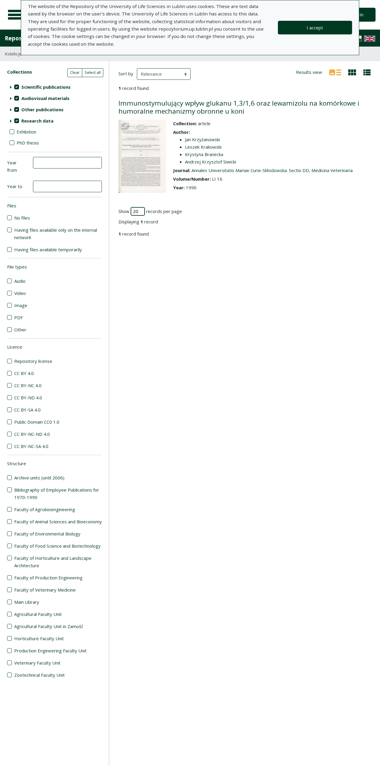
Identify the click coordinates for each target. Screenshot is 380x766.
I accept (315, 28)
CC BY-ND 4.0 (28, 398)
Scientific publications (46, 87)
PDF (18, 317)
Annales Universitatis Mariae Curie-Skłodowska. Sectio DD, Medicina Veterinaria (272, 170)
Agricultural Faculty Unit (38, 614)
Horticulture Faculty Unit (39, 638)
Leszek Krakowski (203, 147)
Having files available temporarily (48, 249)
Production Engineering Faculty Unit (50, 651)
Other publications (42, 109)
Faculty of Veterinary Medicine (45, 590)
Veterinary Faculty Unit (37, 663)
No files (22, 218)
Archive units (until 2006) (39, 478)
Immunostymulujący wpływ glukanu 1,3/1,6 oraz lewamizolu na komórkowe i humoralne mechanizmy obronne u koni (238, 107)
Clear (75, 72)
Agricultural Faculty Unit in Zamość (48, 626)
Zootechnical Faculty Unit (39, 675)
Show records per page (150, 211)
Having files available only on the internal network (55, 233)
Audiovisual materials (45, 98)
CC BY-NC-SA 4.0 (31, 446)
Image (20, 305)
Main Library (26, 602)
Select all (93, 72)
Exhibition (26, 132)
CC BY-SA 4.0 (27, 410)
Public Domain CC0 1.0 (36, 422)
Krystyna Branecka (204, 154)
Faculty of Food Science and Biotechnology (57, 546)
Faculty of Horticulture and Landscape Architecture (52, 561)
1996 (191, 187)
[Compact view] (352, 72)
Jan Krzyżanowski (202, 139)
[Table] (367, 72)
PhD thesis (28, 143)
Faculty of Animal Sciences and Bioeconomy (58, 522)
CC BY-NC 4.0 (28, 385)
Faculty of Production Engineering (48, 578)
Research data (37, 121)
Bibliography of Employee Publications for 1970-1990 (56, 493)
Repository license (33, 361)
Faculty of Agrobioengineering (44, 509)
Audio (20, 281)
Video (20, 293)
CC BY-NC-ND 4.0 (32, 434)
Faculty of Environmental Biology (47, 534)
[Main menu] (15, 14)
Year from (12, 166)
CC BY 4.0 (24, 373)
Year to (14, 186)
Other (20, 330)
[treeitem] (54, 86)
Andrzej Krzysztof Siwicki (210, 162)
